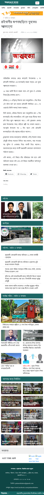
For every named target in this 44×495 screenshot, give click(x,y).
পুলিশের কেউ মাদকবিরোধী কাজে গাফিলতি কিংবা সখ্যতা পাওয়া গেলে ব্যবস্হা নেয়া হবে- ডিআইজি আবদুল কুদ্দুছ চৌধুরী (23, 278)
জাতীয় (3, 8)
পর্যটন (28, 8)
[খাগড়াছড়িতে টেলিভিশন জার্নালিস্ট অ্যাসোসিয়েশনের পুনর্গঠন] (16, 210)
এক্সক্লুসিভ (35, 8)
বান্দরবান (23, 8)
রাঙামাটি (9, 8)
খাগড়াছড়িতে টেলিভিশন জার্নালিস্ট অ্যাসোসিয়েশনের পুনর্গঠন (13, 215)
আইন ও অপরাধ (10, 18)
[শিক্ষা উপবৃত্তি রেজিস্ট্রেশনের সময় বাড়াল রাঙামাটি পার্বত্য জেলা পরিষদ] (16, 235)
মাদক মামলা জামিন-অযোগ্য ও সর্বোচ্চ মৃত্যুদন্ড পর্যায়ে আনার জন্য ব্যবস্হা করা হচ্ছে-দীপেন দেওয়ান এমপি (22, 287)
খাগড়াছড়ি (16, 8)
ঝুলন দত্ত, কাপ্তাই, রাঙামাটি (10, 32)
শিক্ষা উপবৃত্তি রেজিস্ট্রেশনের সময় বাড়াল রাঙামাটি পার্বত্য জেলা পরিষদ (14, 240)
